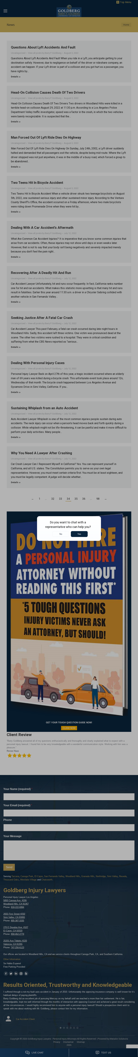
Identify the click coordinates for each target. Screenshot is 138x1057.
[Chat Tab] (69, 528)
